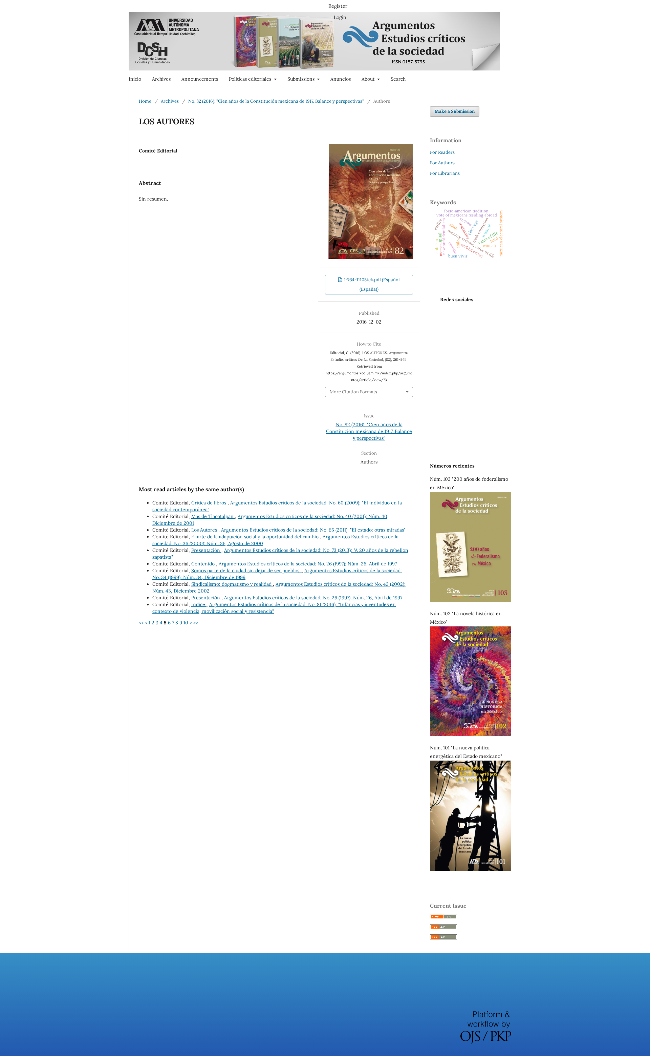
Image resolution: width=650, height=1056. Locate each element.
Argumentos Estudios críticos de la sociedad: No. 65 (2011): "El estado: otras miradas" (313, 530)
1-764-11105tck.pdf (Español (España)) (371, 284)
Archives (161, 79)
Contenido (203, 564)
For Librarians (445, 173)
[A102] (470, 734)
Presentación (206, 550)
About (369, 79)
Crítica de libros (209, 503)
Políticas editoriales (251, 79)
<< (141, 623)
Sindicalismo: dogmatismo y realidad (232, 584)
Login (340, 17)
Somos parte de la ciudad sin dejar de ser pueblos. (246, 570)
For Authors (442, 163)
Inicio (135, 79)
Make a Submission (455, 111)
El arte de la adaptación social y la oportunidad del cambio (255, 537)
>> (195, 623)
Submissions (301, 79)
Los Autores (204, 530)
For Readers (442, 152)
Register (337, 6)
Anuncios (340, 79)
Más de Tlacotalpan (213, 516)
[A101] (470, 869)
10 (185, 623)
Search (398, 79)
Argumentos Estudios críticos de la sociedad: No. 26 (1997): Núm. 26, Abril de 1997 (308, 564)
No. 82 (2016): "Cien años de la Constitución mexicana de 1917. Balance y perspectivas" (276, 101)
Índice (199, 604)
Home (145, 101)
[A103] (470, 600)
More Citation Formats (353, 392)
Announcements (199, 79)
